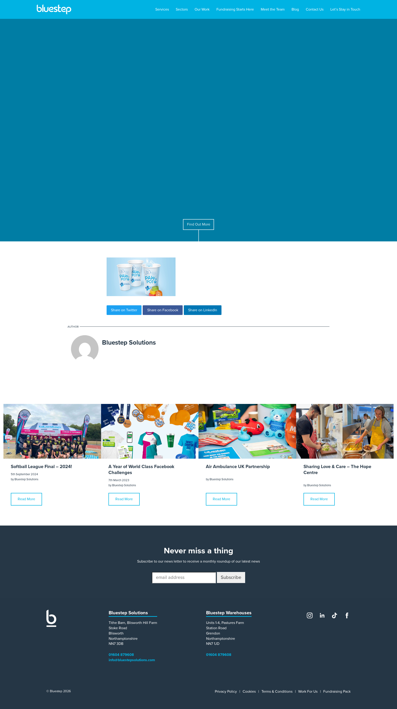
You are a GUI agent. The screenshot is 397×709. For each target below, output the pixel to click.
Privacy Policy (226, 691)
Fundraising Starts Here (235, 9)
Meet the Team (273, 9)
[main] (198, 308)
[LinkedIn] (322, 615)
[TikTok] (334, 615)
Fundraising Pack (337, 691)
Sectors (182, 9)
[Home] (51, 625)
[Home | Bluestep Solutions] (54, 9)
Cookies (249, 691)
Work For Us (308, 691)
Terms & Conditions (276, 691)
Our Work (202, 9)
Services (162, 9)
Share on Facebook (162, 310)
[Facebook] (347, 615)
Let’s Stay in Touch (345, 9)
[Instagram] (309, 615)
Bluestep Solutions (129, 342)
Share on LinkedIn (202, 310)
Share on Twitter (124, 310)
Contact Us (314, 9)
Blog (295, 9)
